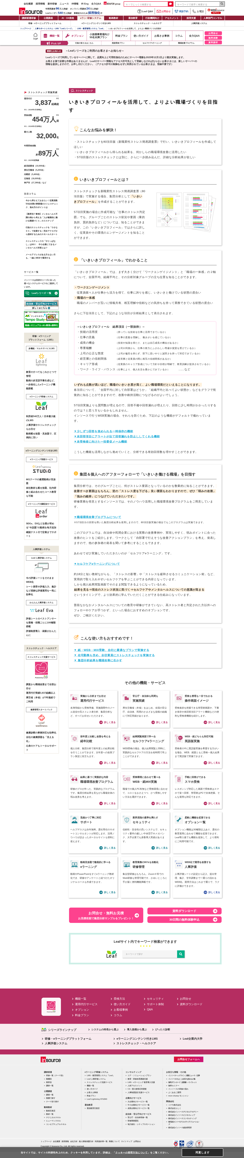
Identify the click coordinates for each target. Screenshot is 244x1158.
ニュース (64, 3)
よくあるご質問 (174, 1092)
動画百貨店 (50, 1111)
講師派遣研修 (29, 18)
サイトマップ (126, 1141)
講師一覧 (49, 1086)
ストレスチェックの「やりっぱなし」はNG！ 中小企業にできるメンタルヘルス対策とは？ (41, 244)
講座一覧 (49, 1095)
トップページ (46, 1141)
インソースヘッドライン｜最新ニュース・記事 (184, 1075)
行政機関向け (152, 18)
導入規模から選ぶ (137, 1029)
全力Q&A (96, 3)
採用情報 (40, 3)
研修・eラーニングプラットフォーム (44, 23)
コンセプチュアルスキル (56, 1124)
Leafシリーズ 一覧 (41, 293)
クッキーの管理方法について (131, 1152)
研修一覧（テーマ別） (55, 1075)
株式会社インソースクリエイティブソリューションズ (183, 1123)
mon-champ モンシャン (178, 1096)
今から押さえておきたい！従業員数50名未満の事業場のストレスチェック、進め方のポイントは (42, 203)
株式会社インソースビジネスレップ (181, 1115)
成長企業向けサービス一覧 (139, 1108)
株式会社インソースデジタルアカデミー (183, 1112)
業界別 (49, 1082)
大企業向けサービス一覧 (138, 1102)
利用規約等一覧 (101, 1141)
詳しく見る (110, 722)
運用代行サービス (86, 1004)
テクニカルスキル (53, 1117)
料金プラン (82, 1015)
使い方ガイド (122, 1004)
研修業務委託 (133, 1121)
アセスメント (172, 18)
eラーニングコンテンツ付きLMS (96, 23)
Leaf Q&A (147, 11)
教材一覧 (49, 1114)
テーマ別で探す (52, 1102)
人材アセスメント (135, 1086)
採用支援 (191, 18)
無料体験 (213, 38)
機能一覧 (80, 998)
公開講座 (48, 18)
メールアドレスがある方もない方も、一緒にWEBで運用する (41, 256)
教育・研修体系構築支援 (138, 1079)
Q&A (150, 1009)
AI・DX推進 (68, 18)
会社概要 (28, 3)
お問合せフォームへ (188, 1059)
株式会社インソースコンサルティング (182, 1118)
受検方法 (119, 998)
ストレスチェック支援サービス (99, 1082)
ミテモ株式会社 (174, 1105)
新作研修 (52, 3)
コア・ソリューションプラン (139, 1075)
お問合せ (166, 11)
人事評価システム (199, 23)
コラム (118, 1015)
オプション (82, 1009)
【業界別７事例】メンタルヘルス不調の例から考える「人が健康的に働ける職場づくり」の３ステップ (42, 217)
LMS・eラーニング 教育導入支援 (141, 1082)
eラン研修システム (90, 18)
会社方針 (74, 1141)
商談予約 (183, 11)
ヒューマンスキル (53, 1121)
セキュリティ (155, 998)
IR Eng (85, 3)
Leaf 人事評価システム (96, 1079)
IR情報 (75, 3)
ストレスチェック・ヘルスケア (148, 23)
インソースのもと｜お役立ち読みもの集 (181, 1079)
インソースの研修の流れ (178, 1089)
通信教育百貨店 (93, 1108)
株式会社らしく (174, 1108)
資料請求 (213, 42)
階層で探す (50, 1098)
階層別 (49, 1079)
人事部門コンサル (212, 18)
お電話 (200, 11)
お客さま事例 (92, 1092)
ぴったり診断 (162, 1029)
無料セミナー (173, 1086)
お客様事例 (121, 1009)
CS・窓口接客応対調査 (137, 1089)
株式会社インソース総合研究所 (180, 1128)
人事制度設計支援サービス (139, 1092)
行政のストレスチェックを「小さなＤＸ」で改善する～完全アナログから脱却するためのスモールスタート (42, 230)
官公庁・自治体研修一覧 (138, 1117)
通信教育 (133, 18)
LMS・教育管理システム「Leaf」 (101, 1075)
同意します (203, 1152)
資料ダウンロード (191, 1004)
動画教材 (113, 18)
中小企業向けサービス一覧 (139, 1105)
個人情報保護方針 (86, 1141)
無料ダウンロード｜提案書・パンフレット (182, 1082)
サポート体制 (155, 1004)
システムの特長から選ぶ (105, 1029)
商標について (114, 1141)
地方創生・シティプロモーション (141, 1124)
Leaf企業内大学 (193, 1038)
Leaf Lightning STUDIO (97, 1099)
